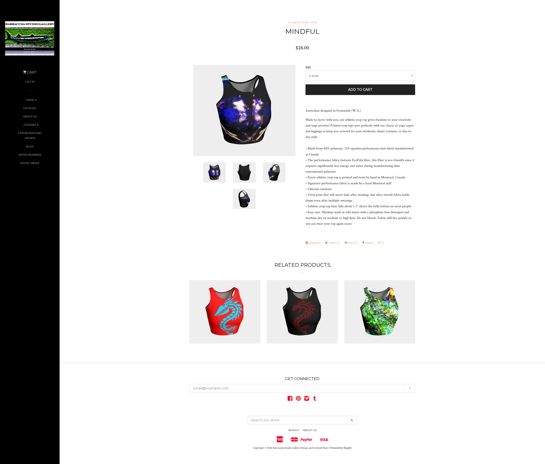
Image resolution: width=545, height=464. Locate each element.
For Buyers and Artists (30, 135)
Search (293, 430)
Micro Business (30, 154)
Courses (29, 124)
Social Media (29, 163)
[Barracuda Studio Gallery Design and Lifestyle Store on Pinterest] (298, 399)
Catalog (29, 108)
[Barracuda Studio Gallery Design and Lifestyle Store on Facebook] (290, 399)
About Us (30, 116)
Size (308, 67)
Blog (30, 146)
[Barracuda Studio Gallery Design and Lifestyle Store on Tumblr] (314, 399)
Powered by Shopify (341, 448)
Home (30, 99)
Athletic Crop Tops (302, 22)
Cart (31, 72)
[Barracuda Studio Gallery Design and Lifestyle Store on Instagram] (306, 399)
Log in (29, 81)
